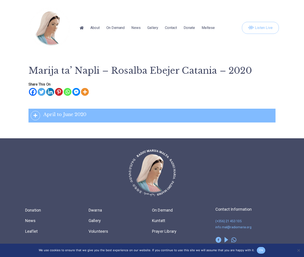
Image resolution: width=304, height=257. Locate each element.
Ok (261, 250)
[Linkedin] (50, 92)
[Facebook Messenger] (76, 92)
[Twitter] (41, 92)
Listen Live (264, 28)
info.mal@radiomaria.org (233, 227)
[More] (85, 92)
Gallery (152, 28)
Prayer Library (164, 231)
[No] (298, 250)
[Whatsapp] (67, 92)
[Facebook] (33, 92)
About (95, 28)
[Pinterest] (59, 92)
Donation (33, 210)
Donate (189, 28)
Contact (171, 28)
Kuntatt (158, 220)
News (136, 28)
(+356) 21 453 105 (228, 221)
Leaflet (31, 231)
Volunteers (98, 231)
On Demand (115, 28)
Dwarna (95, 210)
